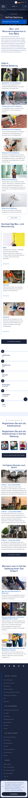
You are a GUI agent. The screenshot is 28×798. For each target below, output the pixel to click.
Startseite (3, 9)
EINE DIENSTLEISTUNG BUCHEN (11, 21)
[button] (22, 2)
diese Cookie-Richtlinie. (17, 790)
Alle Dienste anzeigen (14, 341)
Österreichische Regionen (11, 9)
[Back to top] (25, 399)
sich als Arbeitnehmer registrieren (14, 455)
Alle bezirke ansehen (14, 554)
